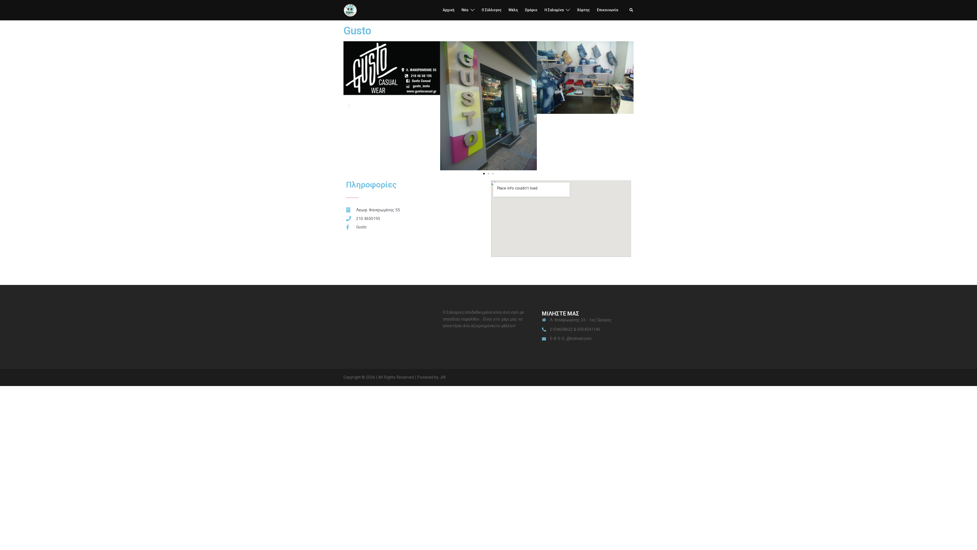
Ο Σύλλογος (491, 10)
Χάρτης (583, 10)
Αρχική (448, 10)
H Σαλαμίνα (554, 10)
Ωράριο (531, 10)
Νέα (465, 10)
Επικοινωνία (607, 10)
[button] (631, 10)
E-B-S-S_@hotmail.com (571, 338)
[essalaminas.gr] (350, 9)
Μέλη (513, 10)
